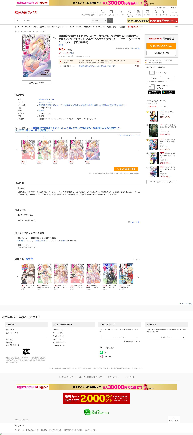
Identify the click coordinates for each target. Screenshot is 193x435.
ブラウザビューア (59, 346)
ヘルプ (155, 15)
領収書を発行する (166, 337)
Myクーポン (120, 15)
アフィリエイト (113, 377)
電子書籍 (23, 32)
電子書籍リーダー (59, 342)
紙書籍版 (163, 106)
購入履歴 (138, 15)
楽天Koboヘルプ (12, 333)
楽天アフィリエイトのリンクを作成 (160, 60)
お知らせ (111, 15)
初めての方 (163, 15)
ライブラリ (147, 15)
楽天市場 (174, 12)
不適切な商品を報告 (155, 62)
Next (138, 277)
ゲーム (64, 27)
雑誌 (34, 27)
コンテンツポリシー (13, 345)
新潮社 (41, 110)
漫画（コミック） (34, 32)
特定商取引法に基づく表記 (73, 430)
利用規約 (9, 340)
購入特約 (9, 342)
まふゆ (51, 99)
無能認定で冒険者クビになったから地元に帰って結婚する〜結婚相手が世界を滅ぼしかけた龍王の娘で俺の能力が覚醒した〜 (83, 105)
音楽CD (41, 27)
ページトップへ (173, 420)
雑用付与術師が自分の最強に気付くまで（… (168, 127)
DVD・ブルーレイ (53, 27)
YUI (46, 99)
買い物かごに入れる (162, 46)
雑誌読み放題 (111, 27)
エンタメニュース (99, 27)
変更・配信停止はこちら (131, 341)
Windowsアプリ (59, 336)
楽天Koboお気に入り (130, 15)
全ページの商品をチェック (127, 135)
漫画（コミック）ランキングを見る (161, 182)
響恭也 (61, 45)
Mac (168, 78)
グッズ (72, 27)
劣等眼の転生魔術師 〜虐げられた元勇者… (167, 142)
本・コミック (26, 27)
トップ (17, 27)
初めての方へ (11, 330)
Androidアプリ (58, 333)
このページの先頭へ (186, 304)
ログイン (92, 12)
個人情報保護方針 (55, 430)
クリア (138, 135)
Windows (154, 78)
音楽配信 (122, 27)
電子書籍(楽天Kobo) (134, 27)
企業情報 (44, 430)
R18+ (176, 27)
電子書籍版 (152, 106)
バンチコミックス (45, 102)
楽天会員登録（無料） (88, 15)
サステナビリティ (91, 430)
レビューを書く (135, 48)
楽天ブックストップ (66, 377)
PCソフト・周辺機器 (83, 27)
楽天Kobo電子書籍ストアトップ (90, 377)
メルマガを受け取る (120, 337)
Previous (17, 277)
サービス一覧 (174, 15)
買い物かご (102, 15)
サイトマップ (130, 377)
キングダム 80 (169, 111)
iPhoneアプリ (58, 330)
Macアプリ (57, 339)
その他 (43, 32)
